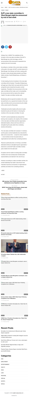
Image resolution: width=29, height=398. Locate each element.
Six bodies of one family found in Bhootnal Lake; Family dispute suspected (13, 331)
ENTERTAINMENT (5, 364)
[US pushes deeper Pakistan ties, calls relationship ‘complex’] (14, 245)
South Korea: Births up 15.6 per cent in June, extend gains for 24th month (14, 341)
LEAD (7, 10)
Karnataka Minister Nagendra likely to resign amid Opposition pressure (12, 345)
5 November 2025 (9, 21)
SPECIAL (3, 378)
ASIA (2, 359)
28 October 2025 (5, 236)
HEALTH (3, 367)
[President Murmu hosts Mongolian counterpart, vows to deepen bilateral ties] (14, 267)
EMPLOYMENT (4, 361)
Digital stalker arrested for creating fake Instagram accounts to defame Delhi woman (14, 336)
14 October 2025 (5, 279)
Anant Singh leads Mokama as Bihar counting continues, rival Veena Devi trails (12, 212)
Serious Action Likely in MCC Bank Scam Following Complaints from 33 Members (13, 297)
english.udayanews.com (18, 393)
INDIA (3, 10)
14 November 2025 (6, 215)
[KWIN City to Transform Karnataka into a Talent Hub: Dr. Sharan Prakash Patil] (14, 309)
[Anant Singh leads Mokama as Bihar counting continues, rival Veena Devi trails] (14, 203)
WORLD (3, 384)
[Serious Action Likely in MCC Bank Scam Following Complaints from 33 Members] (14, 288)
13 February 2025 (5, 321)
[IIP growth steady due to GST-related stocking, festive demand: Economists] (14, 224)
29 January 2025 (5, 300)
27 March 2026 (5, 257)
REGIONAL (3, 375)
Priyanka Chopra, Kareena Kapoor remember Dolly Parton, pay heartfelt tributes (14, 350)
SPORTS (3, 381)
